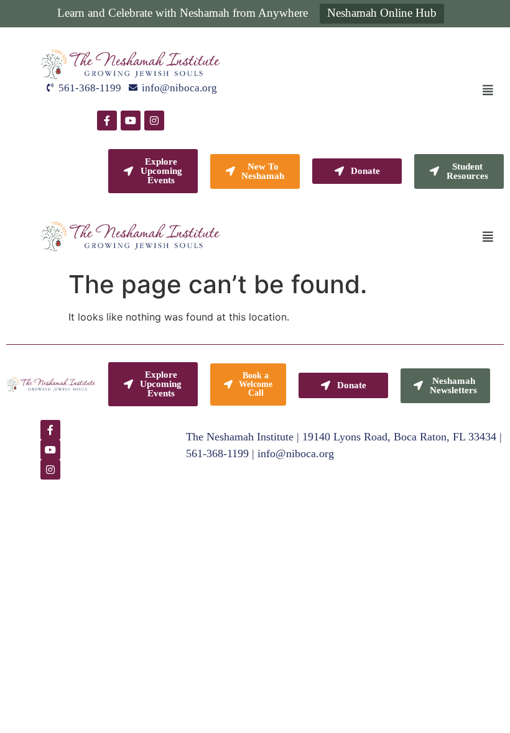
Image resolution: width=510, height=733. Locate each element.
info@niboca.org (295, 453)
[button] (488, 90)
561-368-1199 (217, 453)
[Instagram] (154, 120)
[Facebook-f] (107, 120)
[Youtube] (131, 120)
